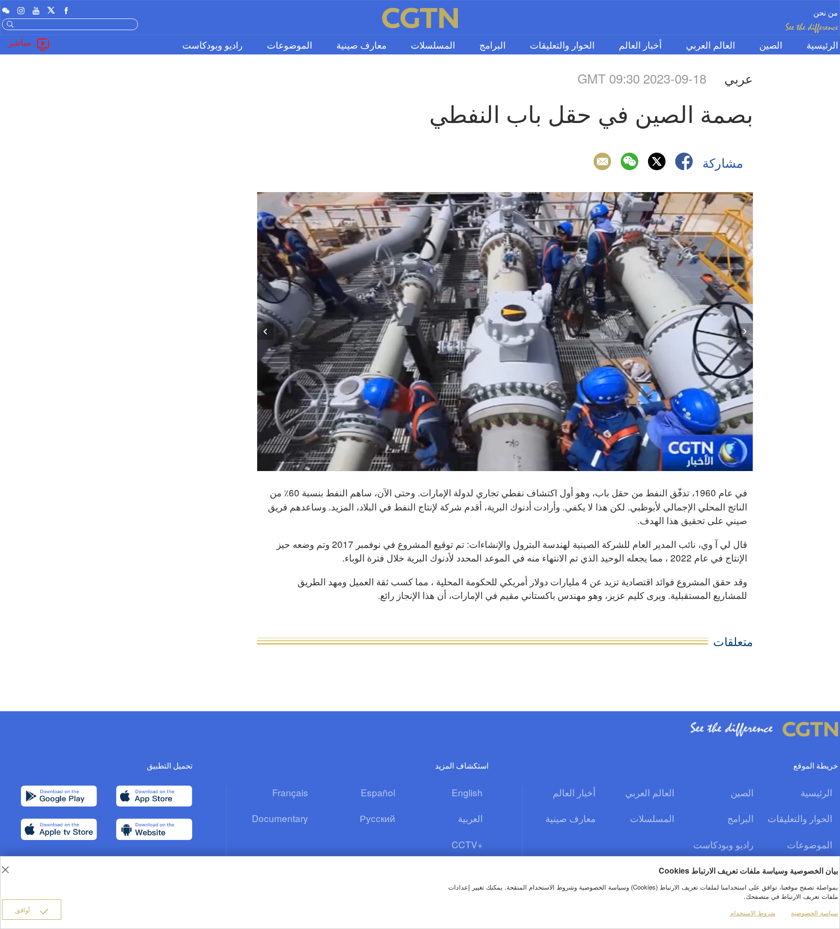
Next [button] (744, 331)
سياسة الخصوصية (814, 912)
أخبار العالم (640, 44)
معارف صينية (361, 44)
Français (290, 792)
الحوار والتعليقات (562, 44)
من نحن (825, 12)
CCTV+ (467, 844)
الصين (770, 44)
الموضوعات (289, 44)
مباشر (19, 41)
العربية (470, 817)
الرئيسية (822, 44)
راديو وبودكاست (212, 44)
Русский (377, 817)
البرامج (492, 44)
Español (378, 792)
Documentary (280, 817)
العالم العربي (710, 44)
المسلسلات (433, 44)
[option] (505, 331)
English (467, 792)
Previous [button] (265, 331)
